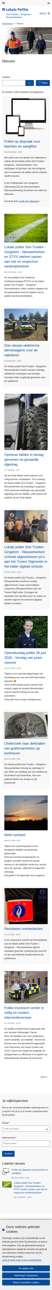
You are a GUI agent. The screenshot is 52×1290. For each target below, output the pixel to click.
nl (3, 3)
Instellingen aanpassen (26, 1275)
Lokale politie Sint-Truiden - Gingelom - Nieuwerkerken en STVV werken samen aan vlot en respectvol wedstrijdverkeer (30, 1188)
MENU (43, 13)
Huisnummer (8, 1137)
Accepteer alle (26, 1268)
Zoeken (6, 77)
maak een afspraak (28, 201)
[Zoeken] (30, 83)
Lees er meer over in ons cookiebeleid (21, 1260)
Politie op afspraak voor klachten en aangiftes (30, 1171)
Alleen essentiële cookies (26, 1282)
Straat (5, 1123)
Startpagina (7, 24)
